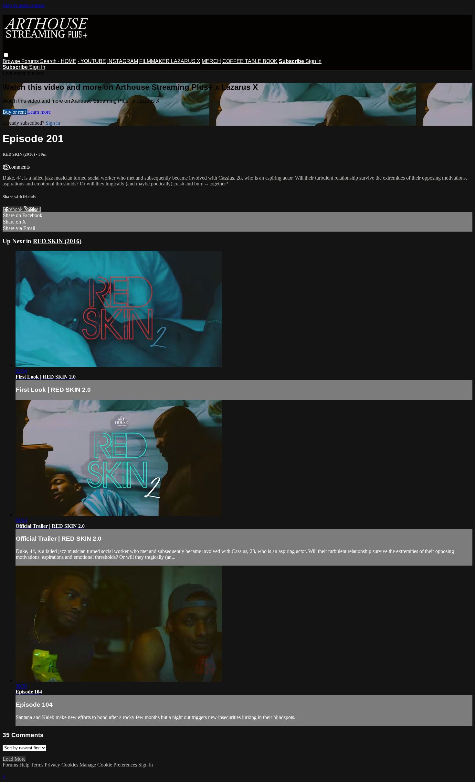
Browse (12, 61)
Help (25, 764)
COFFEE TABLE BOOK (250, 61)
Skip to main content (24, 5)
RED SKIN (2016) (19, 154)
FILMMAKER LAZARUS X (169, 61)
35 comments (16, 167)
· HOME (67, 61)
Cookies (70, 764)
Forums (30, 61)
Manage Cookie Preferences (108, 764)
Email (35, 209)
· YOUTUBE (92, 61)
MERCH (211, 61)
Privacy (53, 764)
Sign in (313, 61)
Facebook (13, 209)
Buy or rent (15, 112)
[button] (6, 55)
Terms (38, 764)
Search (49, 61)
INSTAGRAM (122, 61)
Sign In (37, 67)
